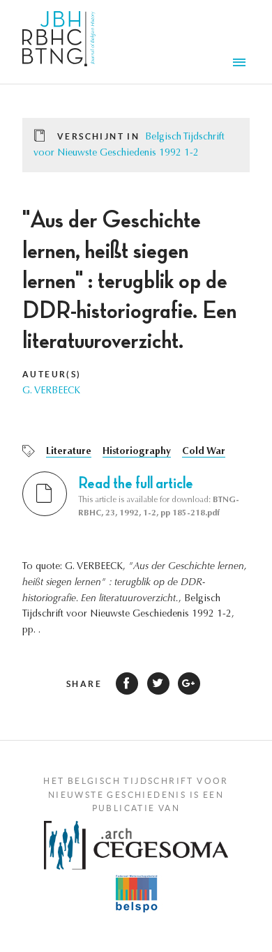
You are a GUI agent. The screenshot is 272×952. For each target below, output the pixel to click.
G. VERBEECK (51, 391)
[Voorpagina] (59, 42)
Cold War (203, 452)
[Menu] (241, 64)
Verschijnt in (98, 136)
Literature (68, 452)
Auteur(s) (52, 374)
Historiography (137, 452)
